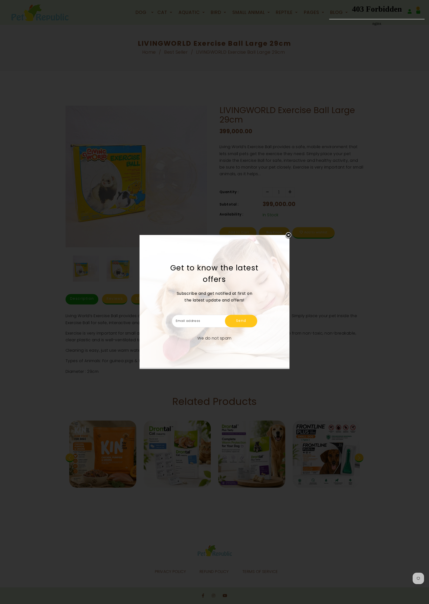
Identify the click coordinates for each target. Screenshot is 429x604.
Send (241, 320)
